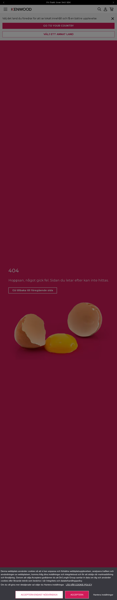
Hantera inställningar (103, 594)
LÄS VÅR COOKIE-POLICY (79, 584)
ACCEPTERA (77, 594)
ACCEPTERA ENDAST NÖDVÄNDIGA (39, 594)
